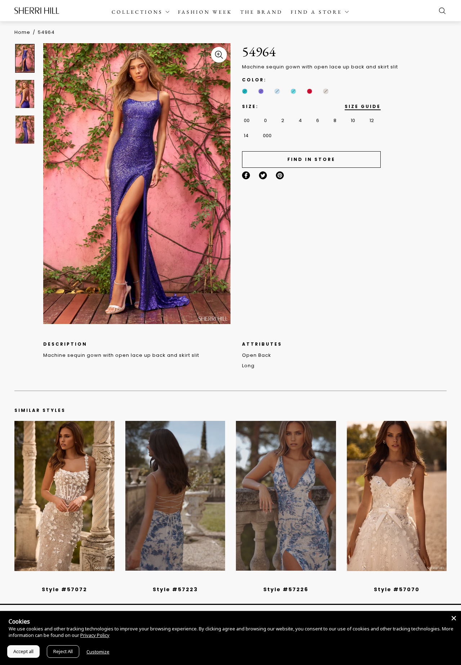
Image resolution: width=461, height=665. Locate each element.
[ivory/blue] (172, 580)
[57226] (286, 496)
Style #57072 (64, 589)
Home (22, 32)
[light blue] (61, 580)
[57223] (175, 496)
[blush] (67, 580)
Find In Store (311, 159)
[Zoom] (219, 55)
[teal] (244, 91)
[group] (26, 58)
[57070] (397, 496)
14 (246, 135)
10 (353, 120)
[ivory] (388, 580)
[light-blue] (277, 91)
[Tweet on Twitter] (263, 175)
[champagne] (325, 91)
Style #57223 (175, 589)
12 (372, 120)
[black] (56, 580)
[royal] (293, 91)
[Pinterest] (280, 175)
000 (267, 135)
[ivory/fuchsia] (178, 580)
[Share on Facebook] (246, 175)
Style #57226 (285, 589)
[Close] (453, 618)
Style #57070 (397, 589)
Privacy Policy (94, 635)
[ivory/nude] (72, 580)
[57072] (64, 496)
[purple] (261, 91)
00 (247, 120)
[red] (309, 91)
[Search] (440, 11)
